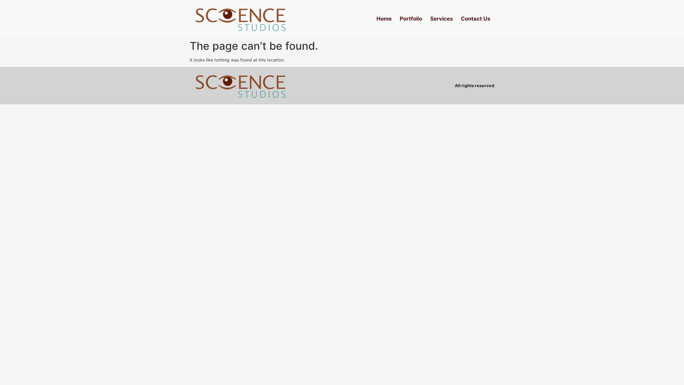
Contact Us (475, 19)
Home (384, 19)
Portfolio (411, 19)
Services (441, 19)
